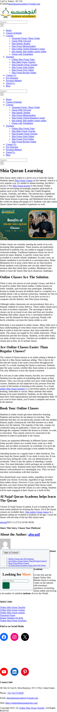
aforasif (3, 522)
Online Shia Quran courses (12, 612)
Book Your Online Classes (18, 563)
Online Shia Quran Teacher (12, 607)
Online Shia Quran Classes (12, 610)
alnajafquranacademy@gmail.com (24, 4)
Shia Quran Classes (24, 180)
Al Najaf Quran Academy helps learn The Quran (27, 565)
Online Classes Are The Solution (21, 559)
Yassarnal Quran (7, 615)
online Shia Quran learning (12, 389)
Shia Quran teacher (21, 186)
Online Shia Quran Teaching (13, 620)
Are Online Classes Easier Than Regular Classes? (27, 561)
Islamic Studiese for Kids (11, 618)
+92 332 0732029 (15, 693)
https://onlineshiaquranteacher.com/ (21, 703)
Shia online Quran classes (37, 512)
